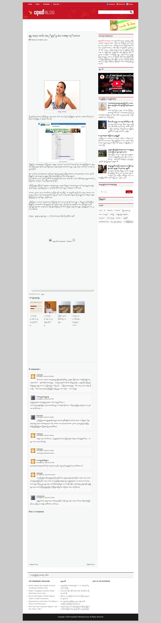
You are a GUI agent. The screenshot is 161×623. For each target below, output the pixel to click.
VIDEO (38, 4)
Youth (117, 210)
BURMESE (46, 4)
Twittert (69, 241)
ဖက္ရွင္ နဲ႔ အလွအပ (122, 214)
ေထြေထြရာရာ (128, 222)
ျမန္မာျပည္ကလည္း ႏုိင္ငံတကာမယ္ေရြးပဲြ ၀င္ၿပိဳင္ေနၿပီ (55, 216)
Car (100, 210)
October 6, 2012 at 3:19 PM (45, 417)
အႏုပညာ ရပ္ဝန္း (116, 222)
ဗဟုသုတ (102, 218)
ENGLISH (56, 4)
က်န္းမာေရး (126, 210)
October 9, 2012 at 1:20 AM (45, 450)
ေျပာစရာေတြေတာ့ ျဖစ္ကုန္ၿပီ (109, 136)
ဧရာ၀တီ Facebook (59, 241)
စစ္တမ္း (43, 294)
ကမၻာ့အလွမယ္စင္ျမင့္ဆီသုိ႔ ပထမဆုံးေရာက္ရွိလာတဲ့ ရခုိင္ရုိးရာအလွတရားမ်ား (122, 105)
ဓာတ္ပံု (112, 214)
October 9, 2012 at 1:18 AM (45, 435)
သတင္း (118, 218)
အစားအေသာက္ (104, 222)
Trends (110, 210)
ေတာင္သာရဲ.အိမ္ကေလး (43, 460)
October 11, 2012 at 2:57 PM (45, 462)
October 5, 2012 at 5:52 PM (45, 376)
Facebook (112, 4)
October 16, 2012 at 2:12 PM (45, 497)
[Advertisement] (62, 60)
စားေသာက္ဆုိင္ (103, 214)
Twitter (131, 4)
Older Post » (91, 564)
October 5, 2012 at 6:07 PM (45, 399)
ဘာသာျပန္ (110, 218)
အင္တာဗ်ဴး (125, 218)
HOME (30, 4)
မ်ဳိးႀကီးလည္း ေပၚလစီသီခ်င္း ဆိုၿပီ (121, 122)
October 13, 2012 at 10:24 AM (46, 474)
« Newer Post (33, 564)
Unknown (40, 375)
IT (104, 210)
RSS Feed (122, 4)
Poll (38, 294)
